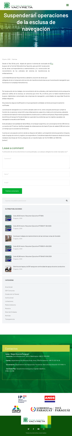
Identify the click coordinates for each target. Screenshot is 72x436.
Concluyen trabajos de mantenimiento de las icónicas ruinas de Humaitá (36, 236)
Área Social (8, 287)
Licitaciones (9, 301)
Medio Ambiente (10, 305)
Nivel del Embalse (11, 312)
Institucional (9, 298)
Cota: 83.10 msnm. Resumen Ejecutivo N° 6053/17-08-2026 (32, 226)
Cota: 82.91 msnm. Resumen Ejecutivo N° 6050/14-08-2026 (32, 246)
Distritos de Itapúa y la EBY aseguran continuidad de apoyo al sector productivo (39, 266)
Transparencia (10, 319)
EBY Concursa (9, 290)
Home (13, 34)
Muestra (7, 308)
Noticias (19, 34)
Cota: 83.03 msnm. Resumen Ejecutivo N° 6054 (28, 216)
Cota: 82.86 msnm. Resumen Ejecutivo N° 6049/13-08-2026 (32, 256)
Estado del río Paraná (12, 294)
